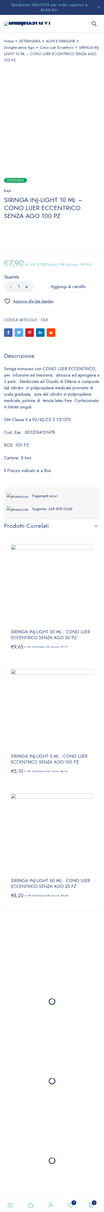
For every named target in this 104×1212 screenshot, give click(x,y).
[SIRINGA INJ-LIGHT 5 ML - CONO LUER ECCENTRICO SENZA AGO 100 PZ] (52, 710)
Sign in (51, 1205)
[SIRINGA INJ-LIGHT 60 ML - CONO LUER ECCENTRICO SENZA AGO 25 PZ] (52, 834)
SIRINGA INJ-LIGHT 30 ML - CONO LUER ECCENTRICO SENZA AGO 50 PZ (50, 635)
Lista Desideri (74, 1203)
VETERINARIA (30, 41)
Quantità (11, 277)
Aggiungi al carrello (68, 287)
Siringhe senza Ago (19, 47)
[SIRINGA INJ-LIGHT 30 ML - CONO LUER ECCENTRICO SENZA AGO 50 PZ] (52, 585)
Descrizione (19, 355)
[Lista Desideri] (29, 301)
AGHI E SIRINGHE (60, 41)
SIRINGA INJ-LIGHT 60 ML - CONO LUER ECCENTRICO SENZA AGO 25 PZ (50, 884)
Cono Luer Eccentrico (57, 47)
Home (9, 41)
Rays (7, 190)
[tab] (19, 355)
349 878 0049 (60, 509)
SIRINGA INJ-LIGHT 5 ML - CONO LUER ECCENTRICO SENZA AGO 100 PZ (49, 759)
